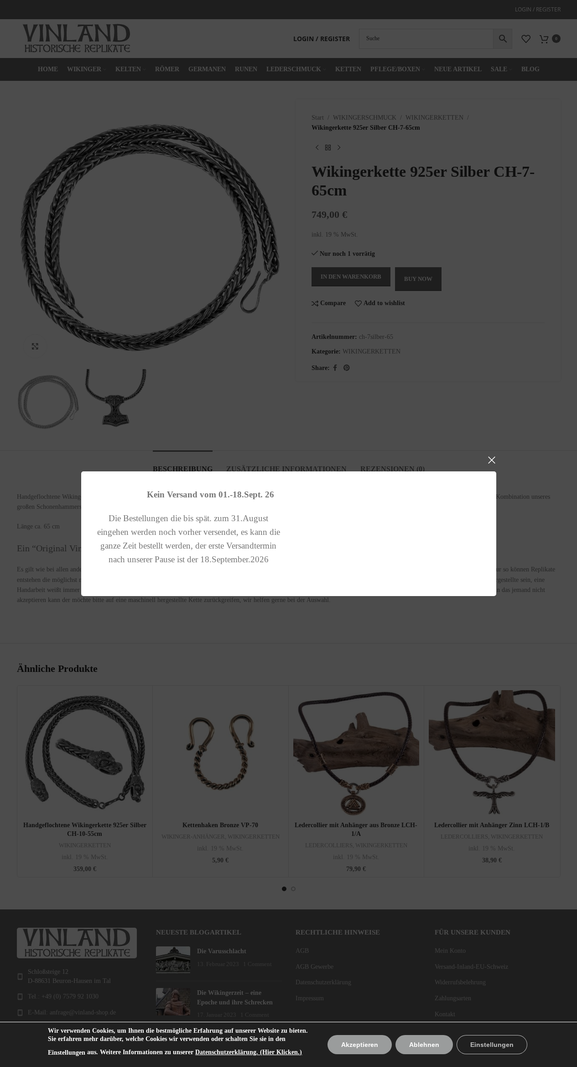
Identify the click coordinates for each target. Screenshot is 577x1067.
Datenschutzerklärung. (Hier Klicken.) (248, 1052)
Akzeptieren (359, 1044)
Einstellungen (66, 1052)
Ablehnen (424, 1044)
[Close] (491, 460)
